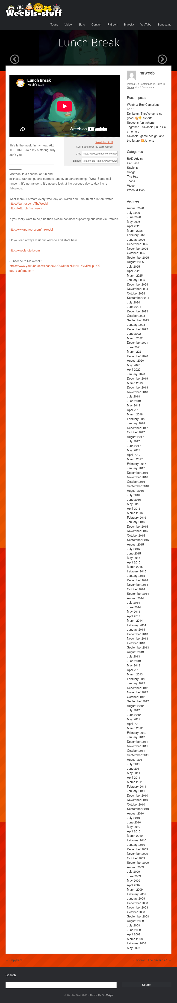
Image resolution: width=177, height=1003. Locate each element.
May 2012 (133, 719)
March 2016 (135, 513)
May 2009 (133, 880)
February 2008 (136, 943)
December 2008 (137, 903)
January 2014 (136, 629)
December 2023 (137, 311)
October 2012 (136, 696)
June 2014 (134, 607)
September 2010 (138, 808)
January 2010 (136, 844)
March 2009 (135, 889)
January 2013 (136, 683)
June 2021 (134, 347)
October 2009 (136, 858)
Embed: (77, 160)
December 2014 (137, 580)
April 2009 (133, 885)
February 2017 (136, 463)
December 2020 (137, 356)
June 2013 (134, 661)
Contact (96, 24)
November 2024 (137, 288)
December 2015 (137, 526)
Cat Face (133, 163)
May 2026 (133, 221)
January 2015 (136, 575)
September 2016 (138, 486)
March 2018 (135, 414)
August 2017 (135, 436)
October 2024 (136, 293)
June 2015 (134, 553)
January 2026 (136, 239)
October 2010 (136, 804)
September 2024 (138, 297)
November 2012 (137, 692)
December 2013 (137, 634)
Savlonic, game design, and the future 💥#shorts (145, 138)
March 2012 (135, 728)
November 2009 (137, 853)
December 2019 (137, 378)
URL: (78, 153)
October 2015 (136, 535)
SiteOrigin (107, 995)
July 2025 (133, 266)
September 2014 (138, 593)
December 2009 (137, 849)
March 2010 (135, 835)
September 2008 (138, 916)
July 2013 (133, 656)
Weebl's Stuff (104, 142)
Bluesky (129, 24)
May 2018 (133, 405)
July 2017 (133, 441)
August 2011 (135, 759)
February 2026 (136, 235)
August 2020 (135, 360)
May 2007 (133, 948)
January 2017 (136, 468)
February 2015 (136, 571)
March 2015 (135, 566)
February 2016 (136, 517)
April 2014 (133, 616)
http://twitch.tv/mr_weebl (25, 208)
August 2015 (135, 544)
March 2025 (135, 275)
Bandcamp (164, 24)
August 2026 (135, 208)
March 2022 (135, 338)
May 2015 (133, 557)
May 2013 (133, 665)
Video (68, 24)
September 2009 (138, 862)
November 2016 (137, 477)
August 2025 (135, 262)
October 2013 (136, 643)
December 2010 (137, 795)
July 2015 (133, 548)
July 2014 (133, 602)
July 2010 (133, 817)
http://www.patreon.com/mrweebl (31, 229)
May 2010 (133, 826)
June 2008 (134, 930)
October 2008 (136, 912)
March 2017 (135, 459)
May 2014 (133, 611)
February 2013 (136, 679)
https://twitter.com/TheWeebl (28, 203)
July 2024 (133, 302)
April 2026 (133, 226)
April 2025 (133, 271)
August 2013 (135, 652)
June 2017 (134, 445)
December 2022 (137, 329)
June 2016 (134, 499)
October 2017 (136, 432)
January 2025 (136, 279)
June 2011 (134, 768)
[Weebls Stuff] (34, 9)
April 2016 (133, 508)
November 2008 (137, 907)
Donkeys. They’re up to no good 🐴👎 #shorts (144, 115)
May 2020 (133, 365)
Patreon (113, 24)
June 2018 (134, 401)
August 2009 (135, 867)
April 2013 (133, 670)
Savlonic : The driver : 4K (152, 960)
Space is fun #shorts (141, 122)
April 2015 (133, 562)
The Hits (132, 176)
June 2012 (134, 714)
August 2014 (135, 598)
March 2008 (135, 939)
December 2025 (137, 244)
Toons (54, 24)
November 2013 (137, 638)
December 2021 (137, 342)
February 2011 (136, 786)
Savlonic (133, 167)
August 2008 (135, 921)
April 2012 (133, 723)
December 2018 (137, 387)
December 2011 (137, 741)
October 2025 (136, 253)
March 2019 (135, 383)
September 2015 (138, 539)
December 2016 (137, 472)
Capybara (14, 960)
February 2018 (136, 419)
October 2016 (136, 481)
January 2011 (136, 791)
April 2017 (133, 454)
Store (81, 24)
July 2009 (133, 871)
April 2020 (133, 369)
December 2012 (137, 688)
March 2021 (135, 351)
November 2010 (137, 799)
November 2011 (137, 746)
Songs (131, 172)
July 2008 (133, 925)
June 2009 (134, 876)
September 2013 (138, 647)
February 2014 (136, 625)
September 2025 (138, 257)
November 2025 (137, 248)
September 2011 (138, 755)
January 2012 (136, 737)
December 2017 (137, 428)
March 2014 (135, 620)
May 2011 (133, 773)
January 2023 (136, 324)
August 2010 (135, 813)
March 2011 (135, 782)
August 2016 (135, 490)
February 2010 (136, 840)
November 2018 (137, 392)
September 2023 (138, 320)
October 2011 (136, 750)
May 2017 (133, 450)
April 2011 (133, 777)
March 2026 (135, 230)
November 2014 (137, 584)
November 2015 (137, 531)
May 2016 (133, 504)
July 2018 (133, 396)
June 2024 (134, 306)
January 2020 (136, 374)
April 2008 (133, 934)
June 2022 (134, 333)
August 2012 (135, 705)
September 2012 (138, 701)
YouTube (145, 24)
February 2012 (136, 732)
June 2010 (134, 822)
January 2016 (136, 522)
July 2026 (133, 212)
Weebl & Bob (136, 190)
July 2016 (133, 495)
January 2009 (136, 898)
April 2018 (133, 410)
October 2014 (136, 589)
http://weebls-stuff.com (24, 250)
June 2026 (134, 217)
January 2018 (136, 423)
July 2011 (133, 764)
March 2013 (135, 674)
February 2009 (136, 894)
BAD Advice (135, 158)
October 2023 (136, 315)
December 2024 (137, 284)
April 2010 (133, 831)
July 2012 (133, 710)
